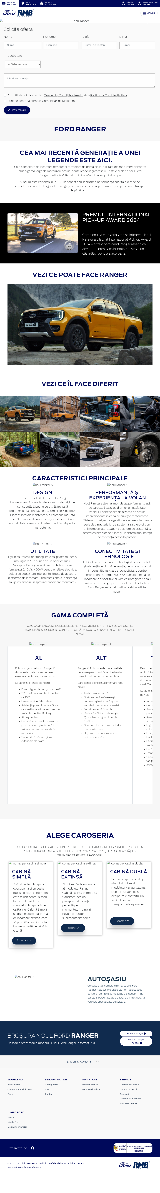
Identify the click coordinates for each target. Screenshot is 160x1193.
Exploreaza (24, 940)
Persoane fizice (90, 1084)
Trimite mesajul (18, 110)
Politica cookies (76, 1163)
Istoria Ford (13, 1122)
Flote (10, 1094)
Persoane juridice (91, 1089)
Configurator (51, 1084)
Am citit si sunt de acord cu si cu (67, 95)
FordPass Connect (129, 1103)
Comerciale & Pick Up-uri (20, 1089)
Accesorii (125, 1094)
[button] (12, 21)
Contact (49, 1094)
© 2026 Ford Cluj (16, 1163)
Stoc (47, 1089)
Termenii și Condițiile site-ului (63, 95)
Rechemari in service (130, 1098)
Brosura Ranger (135, 1033)
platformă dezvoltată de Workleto (24, 1167)
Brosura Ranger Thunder (136, 1041)
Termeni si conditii (36, 1163)
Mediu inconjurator (17, 1126)
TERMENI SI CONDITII (78, 1061)
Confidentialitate (57, 1163)
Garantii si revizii (128, 1089)
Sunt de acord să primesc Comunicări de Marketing (41, 101)
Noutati (11, 1117)
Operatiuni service (129, 1084)
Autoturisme (14, 1084)
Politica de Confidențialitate (108, 95)
